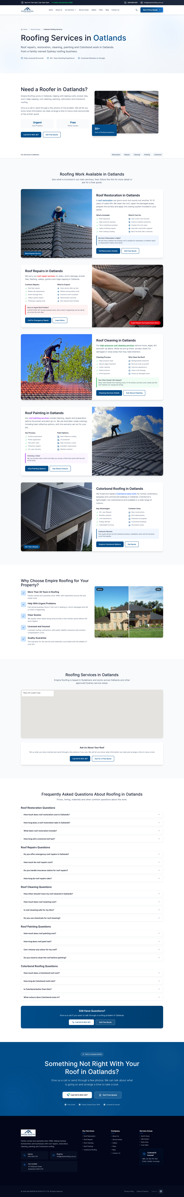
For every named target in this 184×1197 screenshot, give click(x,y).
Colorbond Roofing (90, 1150)
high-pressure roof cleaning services (117, 345)
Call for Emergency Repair (38, 320)
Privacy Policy (129, 1191)
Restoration (116, 155)
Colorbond (157, 155)
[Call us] (136, 10)
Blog (107, 10)
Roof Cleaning (88, 1143)
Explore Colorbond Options (110, 544)
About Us (59, 10)
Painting (147, 155)
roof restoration (105, 200)
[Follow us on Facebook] (161, 1191)
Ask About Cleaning (134, 393)
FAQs (101, 10)
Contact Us (115, 10)
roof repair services (46, 276)
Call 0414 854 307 (31, 135)
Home (51, 10)
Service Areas (84, 10)
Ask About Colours (60, 469)
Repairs (127, 155)
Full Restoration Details (108, 251)
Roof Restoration (89, 1136)
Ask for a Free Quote (103, 759)
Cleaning (137, 155)
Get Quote (132, 544)
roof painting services (39, 418)
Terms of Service (142, 1191)
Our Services (69, 10)
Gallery (93, 10)
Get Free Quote (52, 135)
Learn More (60, 320)
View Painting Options (37, 469)
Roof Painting (88, 1146)
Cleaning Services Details (109, 393)
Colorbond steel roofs (126, 494)
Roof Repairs (88, 1139)
